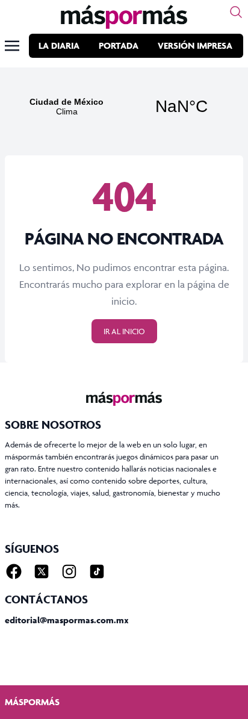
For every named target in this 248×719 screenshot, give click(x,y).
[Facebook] (14, 571)
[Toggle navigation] (12, 46)
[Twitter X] (42, 571)
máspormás (32, 702)
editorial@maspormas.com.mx (67, 620)
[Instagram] (69, 571)
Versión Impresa (195, 45)
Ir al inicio (124, 331)
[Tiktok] (97, 571)
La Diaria (59, 45)
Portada (118, 45)
